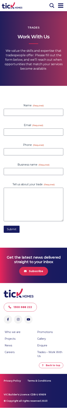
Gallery (41, 338)
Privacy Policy (12, 380)
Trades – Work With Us (49, 354)
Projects (10, 338)
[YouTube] (28, 319)
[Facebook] (8, 319)
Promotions (45, 332)
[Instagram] (18, 319)
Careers (10, 352)
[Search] (52, 5)
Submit (11, 229)
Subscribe (36, 271)
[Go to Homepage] (12, 5)
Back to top (53, 365)
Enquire (42, 345)
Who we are (12, 332)
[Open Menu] (60, 5)
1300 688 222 (22, 307)
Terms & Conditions (39, 380)
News (8, 345)
